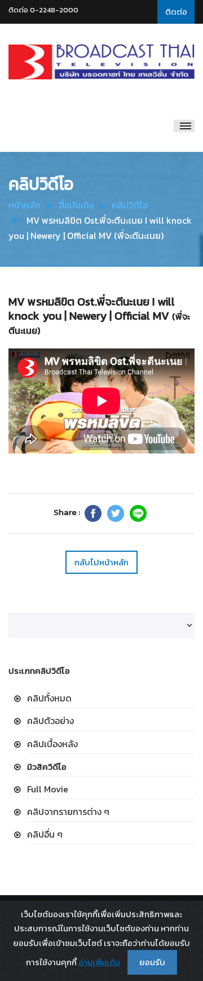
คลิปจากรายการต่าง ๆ (68, 811)
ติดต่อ (176, 11)
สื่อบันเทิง (76, 205)
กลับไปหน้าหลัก (101, 562)
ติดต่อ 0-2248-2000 (43, 10)
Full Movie (47, 789)
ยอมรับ (152, 962)
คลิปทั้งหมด (49, 698)
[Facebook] (93, 513)
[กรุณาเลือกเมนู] (184, 126)
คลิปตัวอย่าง (50, 720)
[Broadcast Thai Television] (101, 62)
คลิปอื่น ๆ (45, 834)
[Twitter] (115, 513)
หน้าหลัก (24, 205)
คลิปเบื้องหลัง (52, 744)
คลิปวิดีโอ (130, 205)
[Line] (138, 513)
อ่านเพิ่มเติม (99, 962)
